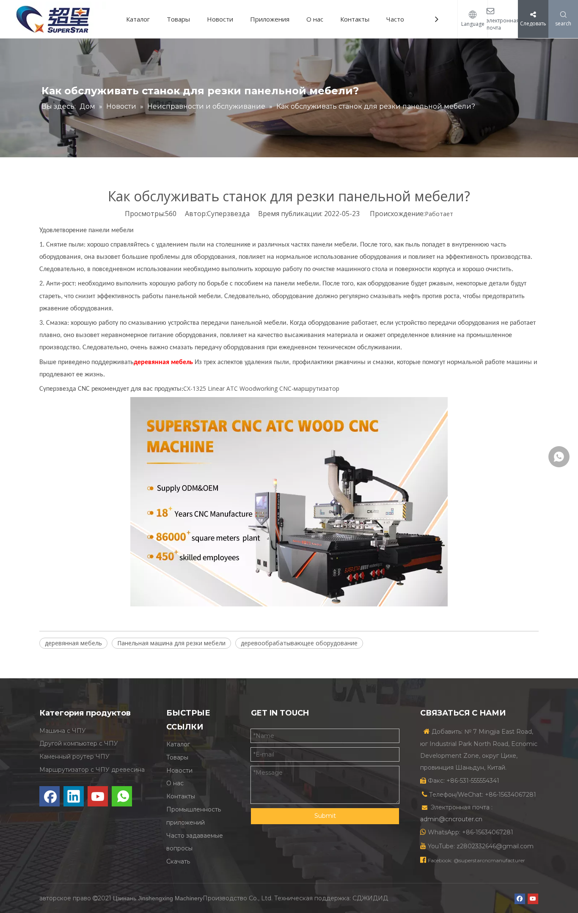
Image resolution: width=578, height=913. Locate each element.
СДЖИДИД (370, 898)
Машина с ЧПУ (62, 731)
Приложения (269, 19)
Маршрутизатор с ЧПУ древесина (92, 769)
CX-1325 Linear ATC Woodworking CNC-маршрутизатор (261, 388)
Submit (325, 816)
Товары (178, 19)
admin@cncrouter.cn (451, 819)
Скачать (178, 861)
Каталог (138, 19)
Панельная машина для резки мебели (171, 643)
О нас (314, 19)
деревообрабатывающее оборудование (299, 643)
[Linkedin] (73, 796)
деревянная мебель (73, 643)
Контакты (354, 19)
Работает (439, 214)
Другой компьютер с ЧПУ (78, 743)
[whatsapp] (122, 796)
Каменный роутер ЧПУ (74, 756)
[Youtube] (98, 796)
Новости (220, 19)
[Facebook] (49, 796)
